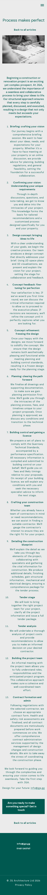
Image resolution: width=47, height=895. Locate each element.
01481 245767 (23, 849)
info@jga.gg (38, 788)
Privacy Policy (23, 885)
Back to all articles (25, 30)
